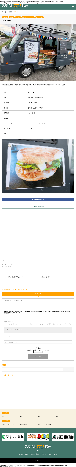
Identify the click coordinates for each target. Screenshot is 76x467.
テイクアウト (39, 17)
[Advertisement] (38, 392)
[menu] (73, 7)
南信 (57, 416)
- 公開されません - (10, 342)
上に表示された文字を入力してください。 (38, 350)
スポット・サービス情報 (44, 424)
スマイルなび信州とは (33, 454)
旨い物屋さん (23, 424)
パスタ (11, 264)
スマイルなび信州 (34, 460)
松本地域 (5, 17)
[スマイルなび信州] (15, 5)
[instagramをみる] (38, 207)
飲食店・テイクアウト (28, 17)
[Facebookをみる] (38, 200)
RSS (38, 450)
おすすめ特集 (22, 454)
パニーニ (7, 264)
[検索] (69, 7)
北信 (3, 416)
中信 (18, 17)
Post (3, 260)
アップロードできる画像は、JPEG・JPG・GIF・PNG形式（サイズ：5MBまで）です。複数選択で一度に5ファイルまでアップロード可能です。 (38, 324)
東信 (39, 416)
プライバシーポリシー (46, 454)
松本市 (11, 17)
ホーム (55, 454)
